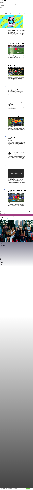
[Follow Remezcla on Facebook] (25, 1)
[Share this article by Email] (10, 38)
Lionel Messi (21, 211)
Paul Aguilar (26, 211)
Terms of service (19, 216)
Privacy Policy (13, 216)
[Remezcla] (4, 1)
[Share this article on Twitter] (9, 38)
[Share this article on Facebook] (8, 38)
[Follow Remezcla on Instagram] (27, 1)
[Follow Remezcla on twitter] (26, 1)
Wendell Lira (30, 211)
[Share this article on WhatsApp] (6, 38)
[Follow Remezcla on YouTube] (29, 1)
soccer (28, 211)
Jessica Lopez (2, 5)
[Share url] (0, 12)
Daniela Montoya (6, 211)
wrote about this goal (13, 91)
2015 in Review (2, 211)
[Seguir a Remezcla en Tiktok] (30, 1)
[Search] (23, 1)
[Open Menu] (32, 1)
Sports (3, 2)
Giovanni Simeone (14, 211)
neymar (24, 211)
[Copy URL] (1, 10)
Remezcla (1, 2)
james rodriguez (18, 211)
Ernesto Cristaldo (10, 211)
